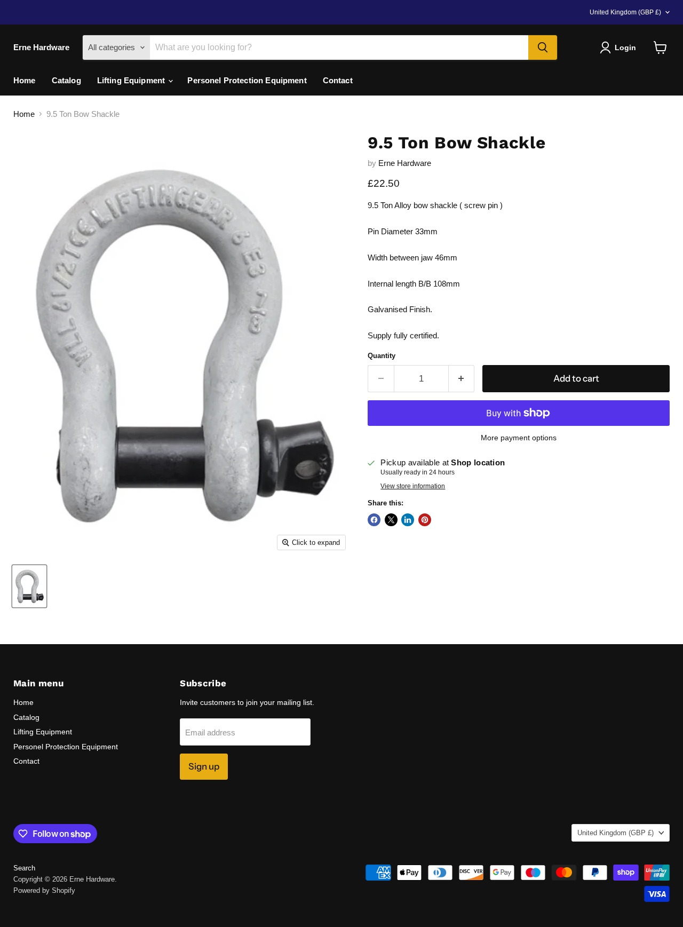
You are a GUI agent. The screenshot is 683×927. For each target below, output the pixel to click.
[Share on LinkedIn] (407, 519)
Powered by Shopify (44, 890)
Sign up (203, 766)
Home (24, 80)
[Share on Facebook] (374, 519)
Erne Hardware (404, 163)
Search (24, 868)
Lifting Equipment (132, 80)
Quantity (381, 356)
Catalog (66, 80)
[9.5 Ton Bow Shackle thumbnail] (29, 586)
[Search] (542, 47)
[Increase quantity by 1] (462, 378)
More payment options (519, 437)
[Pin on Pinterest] (424, 519)
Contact (338, 80)
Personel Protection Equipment (246, 80)
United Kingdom (625, 12)
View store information (412, 486)
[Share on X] (391, 519)
